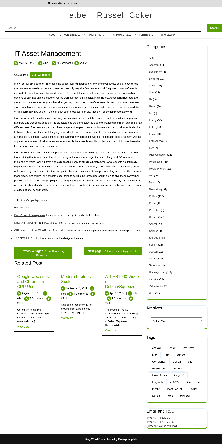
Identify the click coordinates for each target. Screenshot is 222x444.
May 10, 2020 (26, 62)
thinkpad (185, 395)
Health (152, 106)
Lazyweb (157, 382)
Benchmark (155, 71)
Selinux (156, 395)
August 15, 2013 (32, 293)
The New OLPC (24, 238)
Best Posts (188, 347)
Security (153, 237)
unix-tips (154, 279)
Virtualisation (156, 286)
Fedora (178, 368)
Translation (168, 35)
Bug (167, 354)
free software (159, 375)
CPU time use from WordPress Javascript (39, 230)
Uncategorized (157, 272)
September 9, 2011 (77, 288)
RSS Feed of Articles (158, 418)
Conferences (72, 35)
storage (153, 258)
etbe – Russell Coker (111, 15)
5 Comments (81, 293)
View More (23, 326)
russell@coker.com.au (62, 3)
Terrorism (154, 265)
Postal (152, 203)
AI (150, 57)
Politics (153, 196)
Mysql (152, 182)
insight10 (179, 375)
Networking (155, 189)
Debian (177, 361)
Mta (151, 175)
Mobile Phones (157, 168)
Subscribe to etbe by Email (161, 425)
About (53, 35)
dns (190, 361)
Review (153, 217)
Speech (153, 251)
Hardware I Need (121, 35)
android (156, 347)
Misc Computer (40, 74)
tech (170, 395)
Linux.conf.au (156, 140)
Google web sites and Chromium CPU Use (33, 281)
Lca (151, 113)
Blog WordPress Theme (99, 439)
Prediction (154, 210)
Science (153, 230)
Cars (152, 92)
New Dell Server (24, 222)
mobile (156, 388)
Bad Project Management (29, 215)
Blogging (154, 78)
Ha (150, 99)
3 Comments (120, 298)
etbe (45, 62)
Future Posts (96, 35)
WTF (152, 293)
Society (153, 244)
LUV (151, 147)
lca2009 (174, 382)
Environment (159, 368)
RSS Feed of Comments (160, 422)
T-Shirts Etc (146, 35)
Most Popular (174, 388)
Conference (158, 361)
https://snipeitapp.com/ (33, 200)
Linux (152, 133)
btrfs (154, 354)
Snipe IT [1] (62, 92)
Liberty (153, 120)
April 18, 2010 (118, 293)
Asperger (154, 64)
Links (152, 127)
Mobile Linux (156, 161)
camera (180, 354)
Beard (171, 347)
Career (153, 85)
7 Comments (37, 298)
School (153, 223)
